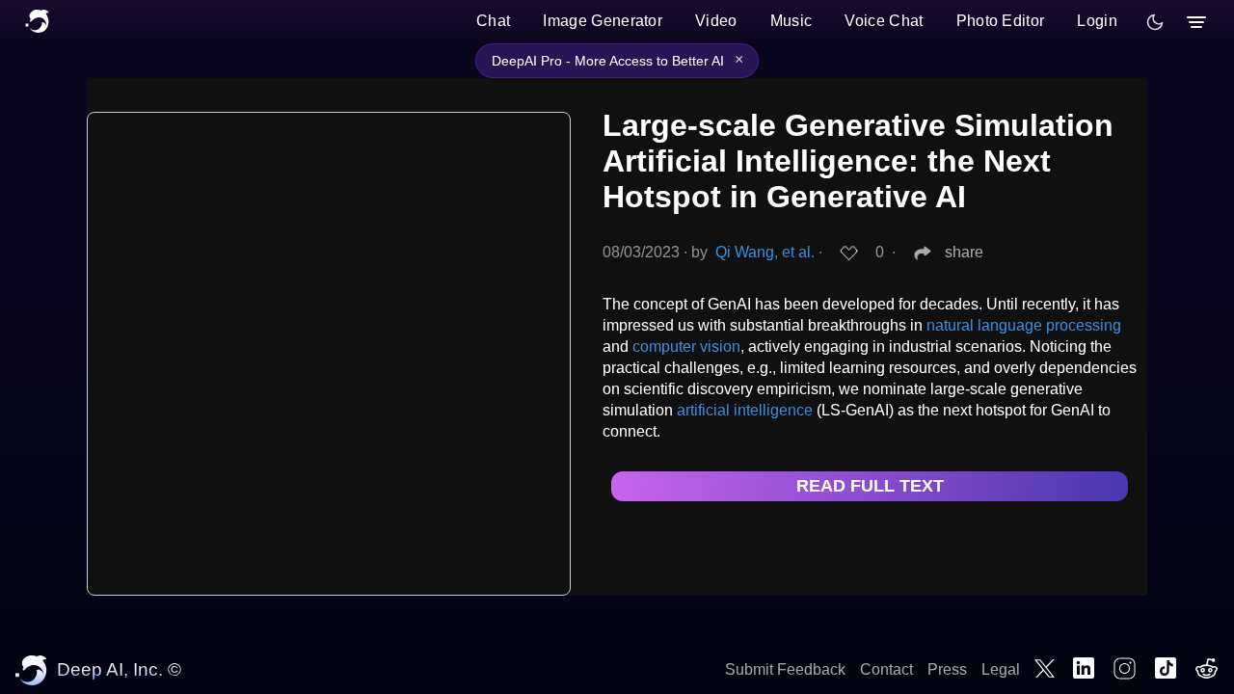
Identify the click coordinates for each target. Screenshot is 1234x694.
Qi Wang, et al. (765, 252)
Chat (493, 21)
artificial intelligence (745, 410)
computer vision (686, 346)
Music (791, 21)
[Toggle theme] (1155, 22)
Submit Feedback (785, 669)
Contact (886, 669)
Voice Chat (884, 21)
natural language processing (1023, 325)
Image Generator (602, 21)
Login (1097, 21)
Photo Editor (1000, 21)
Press (947, 669)
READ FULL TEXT (870, 485)
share (964, 252)
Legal (1000, 669)
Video (716, 21)
